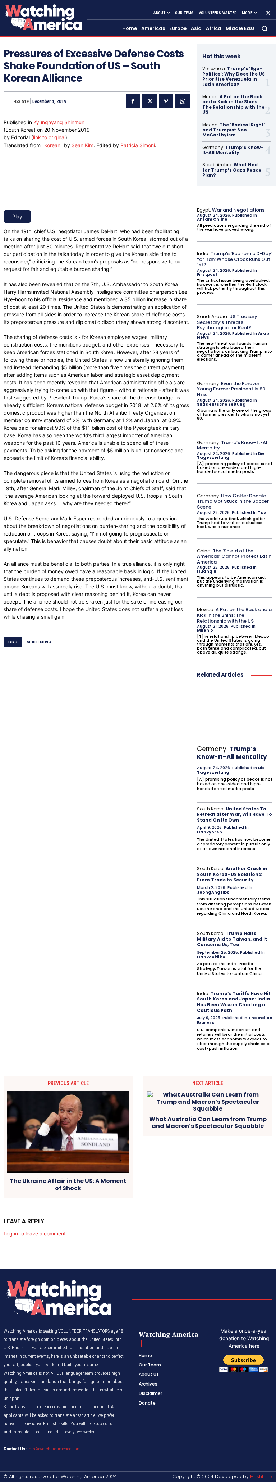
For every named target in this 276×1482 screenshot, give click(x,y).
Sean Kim (82, 145)
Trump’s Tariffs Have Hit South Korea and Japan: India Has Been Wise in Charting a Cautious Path (234, 1001)
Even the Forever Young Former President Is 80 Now (231, 389)
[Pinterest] (166, 101)
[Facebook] (133, 101)
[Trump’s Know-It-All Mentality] (234, 713)
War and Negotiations (238, 210)
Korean (52, 145)
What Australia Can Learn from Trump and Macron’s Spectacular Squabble (208, 1122)
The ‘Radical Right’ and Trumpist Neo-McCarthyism (233, 130)
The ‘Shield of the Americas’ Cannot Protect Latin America (234, 556)
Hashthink (261, 1476)
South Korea (39, 642)
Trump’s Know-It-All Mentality (232, 149)
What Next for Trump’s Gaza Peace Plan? (231, 170)
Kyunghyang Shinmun (58, 122)
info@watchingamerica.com (54, 1448)
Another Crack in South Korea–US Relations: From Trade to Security (232, 874)
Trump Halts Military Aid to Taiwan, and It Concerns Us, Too (232, 939)
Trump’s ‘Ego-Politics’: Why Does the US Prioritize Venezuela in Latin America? (233, 76)
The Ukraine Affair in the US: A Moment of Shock (68, 1184)
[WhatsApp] (182, 101)
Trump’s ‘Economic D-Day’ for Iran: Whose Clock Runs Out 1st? (234, 259)
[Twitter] (268, 13)
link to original (49, 137)
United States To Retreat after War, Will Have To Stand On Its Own (234, 814)
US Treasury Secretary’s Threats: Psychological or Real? (227, 322)
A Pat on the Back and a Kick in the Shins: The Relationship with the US (233, 104)
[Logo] (42, 17)
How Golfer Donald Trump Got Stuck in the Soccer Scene (233, 501)
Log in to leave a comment (35, 1233)
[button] (264, 28)
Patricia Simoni (137, 145)
